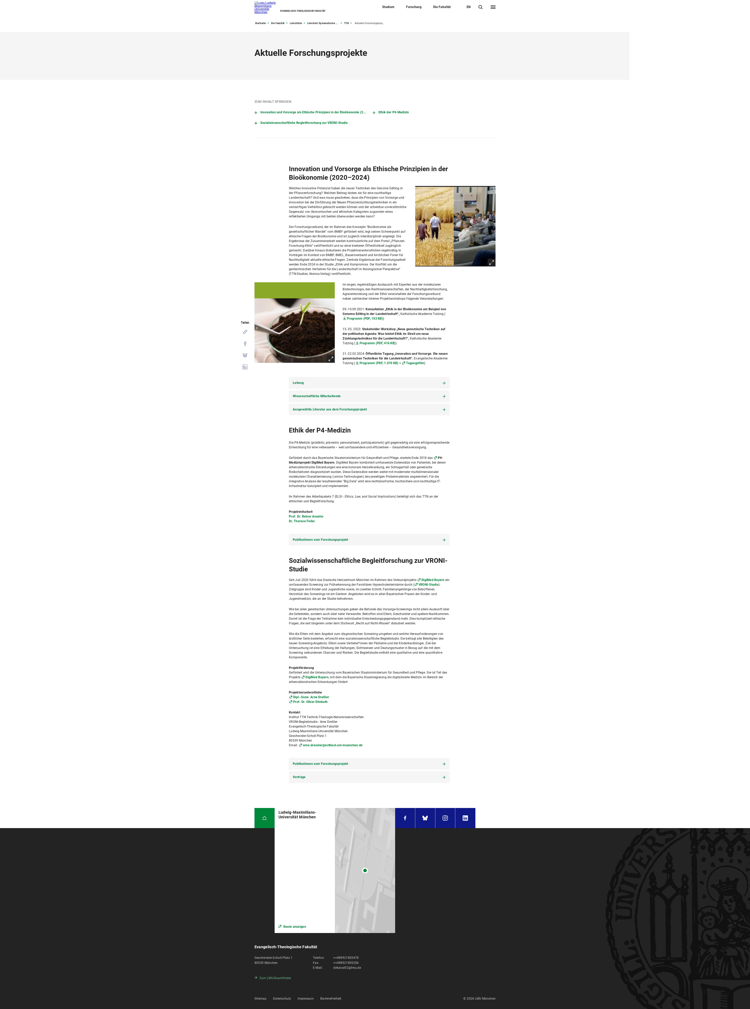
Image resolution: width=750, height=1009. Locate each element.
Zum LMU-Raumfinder (275, 978)
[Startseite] (264, 818)
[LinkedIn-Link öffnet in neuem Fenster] (465, 818)
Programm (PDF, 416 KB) (378, 343)
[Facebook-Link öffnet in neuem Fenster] (405, 818)
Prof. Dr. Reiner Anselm (306, 516)
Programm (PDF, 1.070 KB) (379, 363)
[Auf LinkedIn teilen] (245, 367)
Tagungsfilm (415, 363)
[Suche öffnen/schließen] (481, 7)
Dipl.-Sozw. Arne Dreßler (311, 697)
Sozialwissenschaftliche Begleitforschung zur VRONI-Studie (304, 123)
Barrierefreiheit (330, 998)
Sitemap (260, 998)
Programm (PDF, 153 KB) (365, 318)
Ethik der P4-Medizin (394, 112)
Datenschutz (282, 998)
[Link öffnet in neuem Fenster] (335, 870)
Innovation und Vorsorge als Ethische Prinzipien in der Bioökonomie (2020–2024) (316, 112)
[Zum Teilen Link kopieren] (245, 332)
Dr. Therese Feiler (302, 521)
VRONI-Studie (428, 584)
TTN (346, 23)
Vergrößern (492, 262)
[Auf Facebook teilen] (245, 343)
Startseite (260, 23)
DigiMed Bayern (433, 580)
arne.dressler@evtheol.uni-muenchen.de (332, 745)
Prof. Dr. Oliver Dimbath (310, 702)
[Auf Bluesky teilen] (245, 355)
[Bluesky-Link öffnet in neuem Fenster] (425, 818)
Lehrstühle (296, 23)
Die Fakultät (278, 23)
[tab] (369, 383)
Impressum (306, 998)
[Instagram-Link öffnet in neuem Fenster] (445, 818)
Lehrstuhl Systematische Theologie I (324, 23)
